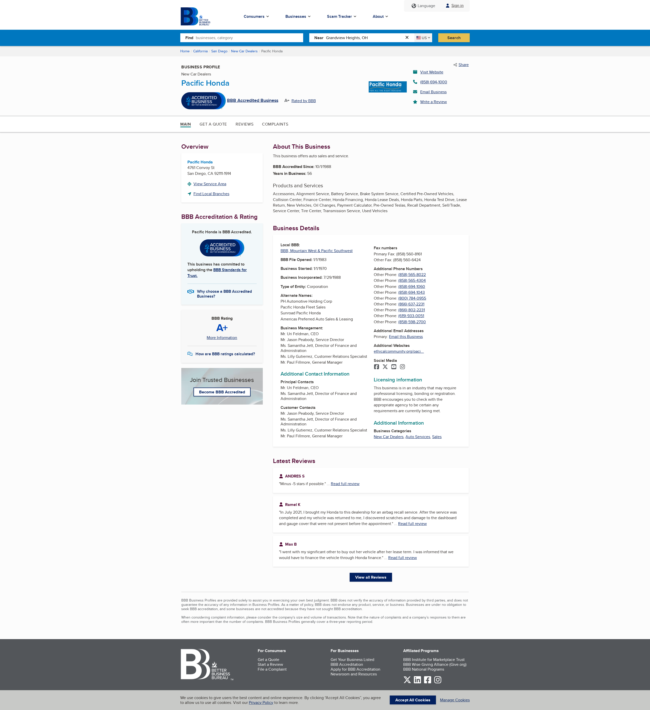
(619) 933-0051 (411, 316)
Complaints (275, 124)
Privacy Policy (261, 702)
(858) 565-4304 (412, 280)
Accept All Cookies (412, 700)
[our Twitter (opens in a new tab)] (407, 682)
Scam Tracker (339, 16)
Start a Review (270, 664)
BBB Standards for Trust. (217, 272)
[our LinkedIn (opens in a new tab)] (417, 682)
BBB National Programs (423, 669)
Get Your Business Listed (352, 659)
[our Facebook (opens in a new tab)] (428, 682)
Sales (437, 437)
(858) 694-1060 (411, 286)
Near (318, 38)
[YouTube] (394, 367)
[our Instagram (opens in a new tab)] (438, 682)
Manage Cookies (455, 700)
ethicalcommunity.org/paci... (399, 351)
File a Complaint (272, 669)
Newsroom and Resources (354, 674)
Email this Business (406, 336)
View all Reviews (370, 577)
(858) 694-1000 (433, 82)
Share (464, 65)
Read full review (345, 484)
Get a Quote (213, 124)
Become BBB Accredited (222, 392)
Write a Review (433, 101)
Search (454, 38)
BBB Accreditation (347, 664)
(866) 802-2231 (411, 310)
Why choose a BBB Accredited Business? (224, 293)
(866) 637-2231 (411, 304)
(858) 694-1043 (411, 292)
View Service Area (209, 183)
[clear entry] (408, 37)
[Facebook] (376, 367)
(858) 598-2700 (412, 322)
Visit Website (431, 72)
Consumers (254, 16)
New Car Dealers (244, 51)
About (378, 16)
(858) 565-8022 (412, 274)
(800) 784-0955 (412, 298)
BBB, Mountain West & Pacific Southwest (317, 251)
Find (189, 38)
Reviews (244, 124)
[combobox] (249, 37)
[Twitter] (385, 367)
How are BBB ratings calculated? (225, 354)
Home (185, 51)
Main (185, 124)
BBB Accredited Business (252, 100)
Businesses (295, 16)
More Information (222, 338)
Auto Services (417, 437)
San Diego (219, 51)
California (200, 51)
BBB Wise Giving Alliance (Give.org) (434, 664)
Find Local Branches (211, 193)
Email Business (433, 91)
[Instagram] (402, 367)
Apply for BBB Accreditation (355, 669)
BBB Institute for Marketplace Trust (434, 659)
